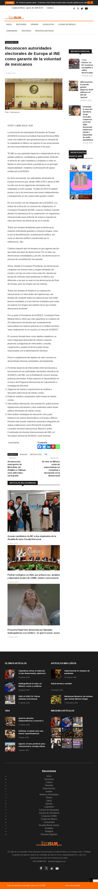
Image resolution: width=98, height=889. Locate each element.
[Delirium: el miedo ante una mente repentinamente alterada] (10, 735)
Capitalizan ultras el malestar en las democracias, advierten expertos (32, 673)
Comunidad (11, 31)
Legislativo (48, 24)
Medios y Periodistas (49, 794)
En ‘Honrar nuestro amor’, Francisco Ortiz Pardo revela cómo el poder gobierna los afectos (53, 3)
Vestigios (26, 31)
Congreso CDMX (49, 816)
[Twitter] (44, 446)
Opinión (34, 24)
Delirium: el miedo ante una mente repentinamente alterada (31, 733)
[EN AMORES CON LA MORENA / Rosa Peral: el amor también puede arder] (56, 747)
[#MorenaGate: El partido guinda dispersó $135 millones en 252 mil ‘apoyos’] (73, 86)
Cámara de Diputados (49, 810)
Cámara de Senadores (49, 813)
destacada (23, 454)
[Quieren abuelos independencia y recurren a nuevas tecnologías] (10, 722)
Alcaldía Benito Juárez (49, 825)
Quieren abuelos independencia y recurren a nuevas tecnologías (31, 720)
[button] (88, 2)
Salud (49, 801)
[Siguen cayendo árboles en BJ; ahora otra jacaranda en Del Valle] (78, 737)
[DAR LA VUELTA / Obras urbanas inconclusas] (10, 700)
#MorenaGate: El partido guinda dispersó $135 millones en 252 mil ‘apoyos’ (86, 89)
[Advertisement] (83, 219)
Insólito (49, 791)
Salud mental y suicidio (61, 684)
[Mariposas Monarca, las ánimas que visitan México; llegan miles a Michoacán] (56, 700)
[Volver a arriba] (91, 880)
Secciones (21, 24)
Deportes (49, 785)
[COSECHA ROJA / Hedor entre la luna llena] (67, 737)
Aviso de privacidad (72, 885)
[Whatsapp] (57, 446)
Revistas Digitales (44, 31)
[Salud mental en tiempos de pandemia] (56, 674)
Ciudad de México (67, 24)
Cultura (49, 782)
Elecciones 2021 (12, 42)
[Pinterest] (53, 446)
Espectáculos (49, 788)
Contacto (50, 8)
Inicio (9, 24)
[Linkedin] (48, 446)
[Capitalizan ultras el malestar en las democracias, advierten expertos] (10, 674)
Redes (49, 798)
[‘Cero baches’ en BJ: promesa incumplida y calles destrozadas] (74, 64)
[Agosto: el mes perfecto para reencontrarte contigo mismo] (10, 747)
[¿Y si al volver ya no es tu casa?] (78, 747)
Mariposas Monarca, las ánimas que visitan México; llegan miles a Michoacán (78, 698)
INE (46, 454)
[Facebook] (40, 446)
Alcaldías (49, 828)
